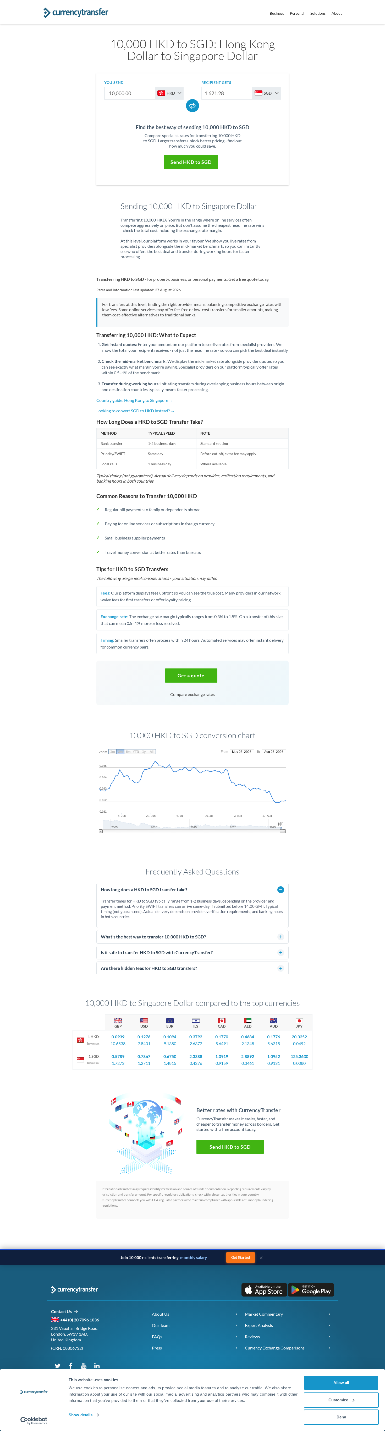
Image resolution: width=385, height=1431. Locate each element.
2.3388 (195, 1056)
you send (113, 82)
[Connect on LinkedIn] (96, 1365)
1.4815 (170, 1063)
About (337, 13)
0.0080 (299, 1063)
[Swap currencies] (192, 105)
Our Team (160, 1325)
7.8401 (144, 1043)
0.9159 (222, 1063)
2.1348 (247, 1043)
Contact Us (62, 1311)
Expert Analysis (259, 1325)
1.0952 (273, 1056)
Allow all (341, 1382)
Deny (341, 1417)
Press (157, 1347)
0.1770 (221, 1036)
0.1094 (169, 1036)
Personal (297, 13)
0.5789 (118, 1056)
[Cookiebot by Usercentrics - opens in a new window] (34, 1421)
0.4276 (196, 1063)
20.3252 (299, 1036)
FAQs (157, 1336)
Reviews (252, 1336)
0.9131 (273, 1063)
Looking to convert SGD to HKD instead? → (135, 410)
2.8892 (247, 1056)
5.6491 (222, 1043)
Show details (80, 1415)
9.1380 (170, 1043)
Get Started (240, 1257)
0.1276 (144, 1036)
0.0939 (118, 1036)
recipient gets (216, 82)
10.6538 (118, 1043)
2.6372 (196, 1043)
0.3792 (195, 1036)
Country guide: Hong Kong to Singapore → (134, 400)
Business (277, 13)
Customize (338, 1400)
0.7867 (144, 1056)
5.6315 (273, 1043)
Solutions (318, 13)
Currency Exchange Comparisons (275, 1347)
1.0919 (221, 1056)
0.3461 (247, 1063)
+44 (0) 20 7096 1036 (79, 1319)
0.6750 (169, 1056)
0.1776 (273, 1036)
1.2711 (144, 1063)
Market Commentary (264, 1313)
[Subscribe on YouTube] (83, 1365)
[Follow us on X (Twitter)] (57, 1365)
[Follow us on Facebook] (70, 1365)
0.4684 (247, 1036)
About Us (160, 1313)
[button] (191, 162)
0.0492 (299, 1043)
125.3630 (299, 1056)
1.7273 (118, 1063)
